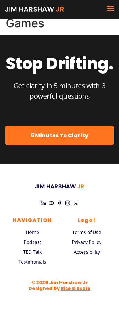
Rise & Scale (75, 288)
